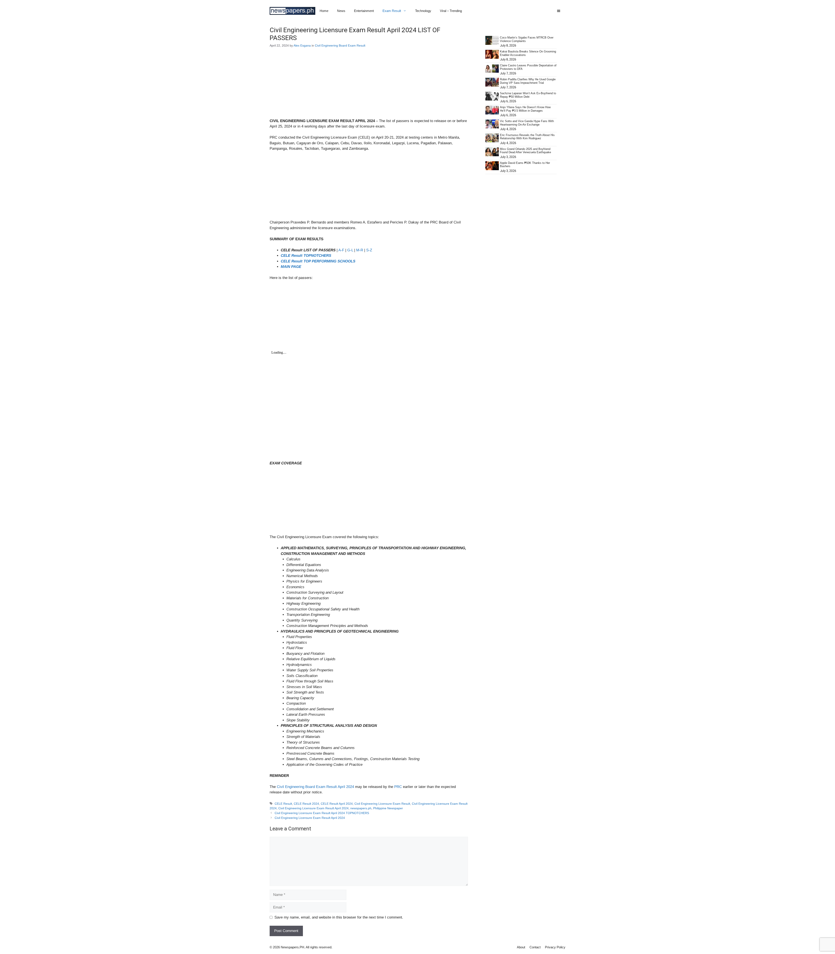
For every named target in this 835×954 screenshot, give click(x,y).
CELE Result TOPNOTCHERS (306, 256)
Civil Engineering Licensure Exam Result (382, 803)
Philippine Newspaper (388, 808)
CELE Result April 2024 (337, 803)
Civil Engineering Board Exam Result (340, 45)
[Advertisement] (369, 85)
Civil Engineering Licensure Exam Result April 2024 (313, 808)
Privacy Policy (555, 947)
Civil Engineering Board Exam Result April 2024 (315, 787)
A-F (341, 250)
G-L (350, 250)
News (341, 11)
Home (324, 11)
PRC (398, 787)
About (521, 947)
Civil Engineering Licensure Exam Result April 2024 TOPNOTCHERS (322, 813)
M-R (359, 250)
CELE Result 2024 (306, 803)
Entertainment (364, 11)
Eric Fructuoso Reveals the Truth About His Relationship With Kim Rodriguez (527, 136)
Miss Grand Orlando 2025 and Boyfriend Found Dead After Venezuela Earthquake (525, 150)
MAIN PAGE (291, 267)
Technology (423, 11)
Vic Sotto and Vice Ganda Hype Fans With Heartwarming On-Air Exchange (527, 122)
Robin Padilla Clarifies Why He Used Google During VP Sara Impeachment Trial (528, 81)
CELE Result (283, 803)
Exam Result (391, 11)
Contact (535, 947)
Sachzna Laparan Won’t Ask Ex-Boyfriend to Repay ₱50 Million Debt (528, 95)
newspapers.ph (360, 808)
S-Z (369, 250)
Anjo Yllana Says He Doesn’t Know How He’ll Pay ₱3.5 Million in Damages (525, 109)
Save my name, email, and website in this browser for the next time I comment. (338, 917)
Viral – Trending (451, 11)
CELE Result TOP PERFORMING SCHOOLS (318, 261)
